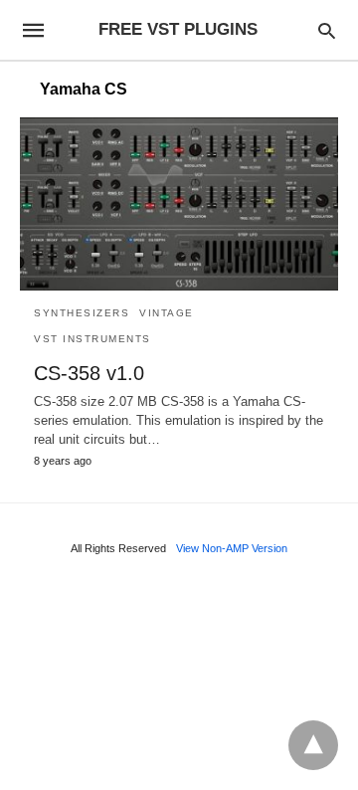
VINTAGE (166, 312)
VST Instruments (92, 338)
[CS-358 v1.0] (179, 204)
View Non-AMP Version (231, 548)
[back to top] (313, 745)
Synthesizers (81, 312)
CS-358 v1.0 (89, 373)
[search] (326, 30)
